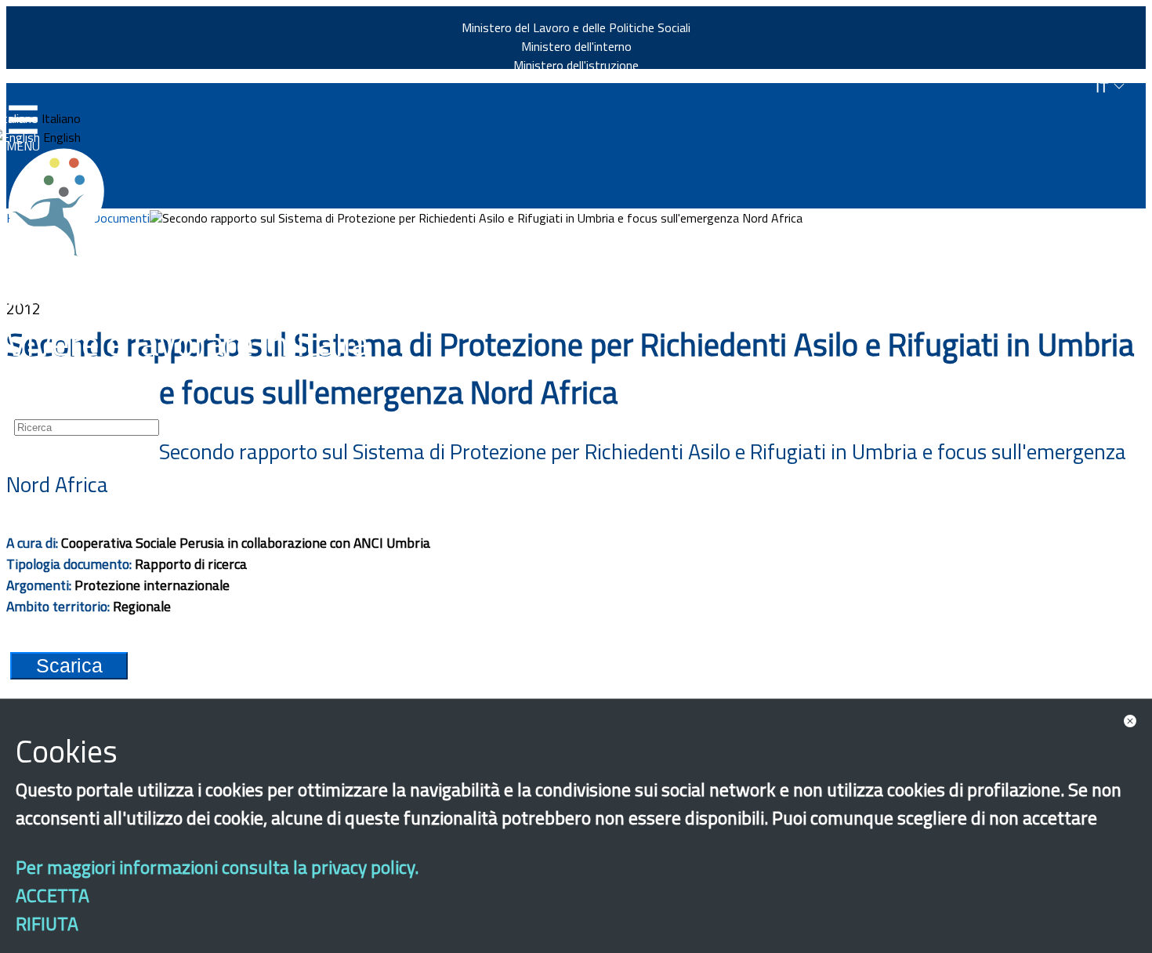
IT (1104, 87)
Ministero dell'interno (576, 46)
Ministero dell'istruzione (576, 65)
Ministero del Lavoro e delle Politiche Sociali (576, 27)
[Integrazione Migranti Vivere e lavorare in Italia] (63, 202)
